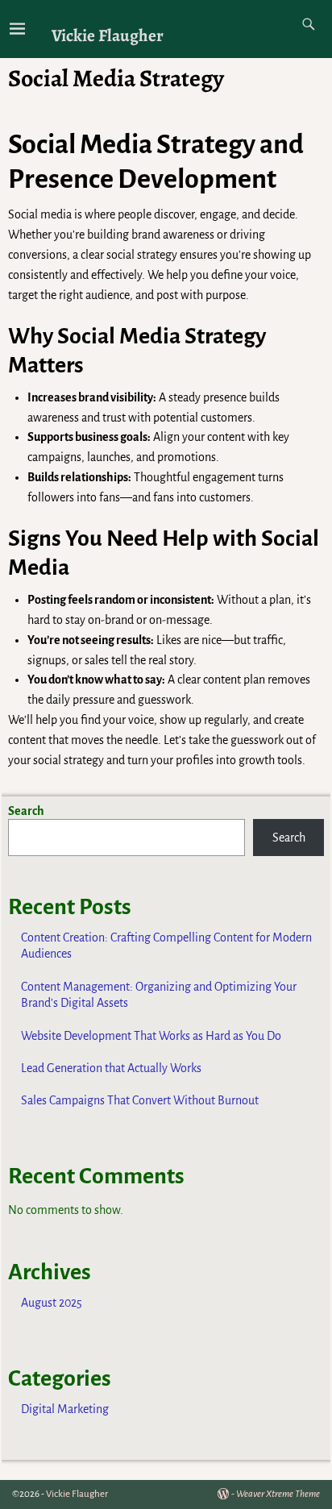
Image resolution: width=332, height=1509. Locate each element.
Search (26, 810)
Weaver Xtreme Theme (278, 1494)
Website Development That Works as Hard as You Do (151, 1035)
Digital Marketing (65, 1409)
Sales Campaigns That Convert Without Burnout (140, 1100)
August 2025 (51, 1302)
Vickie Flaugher (108, 35)
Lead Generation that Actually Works (111, 1068)
